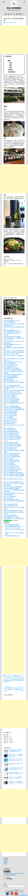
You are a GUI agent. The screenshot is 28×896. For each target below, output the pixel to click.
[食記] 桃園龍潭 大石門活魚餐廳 (11, 368)
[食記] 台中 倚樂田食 (8, 417)
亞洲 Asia (7, 675)
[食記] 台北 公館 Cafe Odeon (10, 447)
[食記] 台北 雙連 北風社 (9, 428)
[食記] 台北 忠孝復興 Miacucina (11, 434)
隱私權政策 (10, 891)
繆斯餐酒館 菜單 (20, 680)
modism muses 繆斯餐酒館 (12, 676)
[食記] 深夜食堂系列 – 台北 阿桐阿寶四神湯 (14, 518)
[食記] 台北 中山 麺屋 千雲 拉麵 (11, 398)
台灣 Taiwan (11, 675)
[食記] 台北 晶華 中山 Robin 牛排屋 (12, 392)
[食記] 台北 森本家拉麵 (9, 463)
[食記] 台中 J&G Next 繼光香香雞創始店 (13, 486)
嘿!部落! (5, 864)
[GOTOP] (21, 894)
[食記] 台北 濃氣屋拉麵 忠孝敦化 (11, 460)
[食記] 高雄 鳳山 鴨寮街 (9, 423)
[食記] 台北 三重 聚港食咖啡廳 (11, 401)
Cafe (6, 676)
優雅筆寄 (6, 860)
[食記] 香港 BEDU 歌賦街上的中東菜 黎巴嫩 (14, 352)
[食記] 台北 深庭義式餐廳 (9, 464)
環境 (10, 63)
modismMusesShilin (18, 677)
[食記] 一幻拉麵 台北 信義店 (10, 429)
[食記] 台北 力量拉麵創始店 (10, 496)
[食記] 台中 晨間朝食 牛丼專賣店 (11, 488)
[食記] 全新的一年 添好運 (9, 396)
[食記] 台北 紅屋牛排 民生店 (10, 414)
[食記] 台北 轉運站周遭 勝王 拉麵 (12, 453)
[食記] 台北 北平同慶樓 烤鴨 (10, 515)
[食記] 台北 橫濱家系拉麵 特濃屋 (11, 499)
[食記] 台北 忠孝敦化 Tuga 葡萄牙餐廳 (13, 437)
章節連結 (9, 56)
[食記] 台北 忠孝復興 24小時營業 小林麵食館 (14, 474)
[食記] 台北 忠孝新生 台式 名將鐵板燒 (12, 445)
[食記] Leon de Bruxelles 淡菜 (11, 354)
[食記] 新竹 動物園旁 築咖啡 (10, 412)
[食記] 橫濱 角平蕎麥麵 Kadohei (11, 330)
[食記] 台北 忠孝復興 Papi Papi (11, 380)
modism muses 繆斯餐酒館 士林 (13, 677)
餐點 (10, 67)
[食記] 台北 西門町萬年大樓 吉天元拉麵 (13, 510)
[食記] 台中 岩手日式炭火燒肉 (10, 418)
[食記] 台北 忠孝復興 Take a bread (12, 467)
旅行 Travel (17, 675)
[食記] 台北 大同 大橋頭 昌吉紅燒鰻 (12, 456)
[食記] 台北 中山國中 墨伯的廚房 (11, 455)
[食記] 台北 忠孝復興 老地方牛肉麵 (12, 461)
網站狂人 (6, 862)
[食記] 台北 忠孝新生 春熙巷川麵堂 (12, 436)
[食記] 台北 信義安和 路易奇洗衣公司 (12, 444)
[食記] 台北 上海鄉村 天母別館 (11, 365)
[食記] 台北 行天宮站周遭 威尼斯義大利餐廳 (14, 390)
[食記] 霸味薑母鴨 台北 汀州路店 (11, 516)
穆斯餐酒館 (6, 680)
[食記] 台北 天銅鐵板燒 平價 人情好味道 (13, 472)
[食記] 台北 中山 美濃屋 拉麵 (10, 395)
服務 (10, 65)
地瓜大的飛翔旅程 (14, 8)
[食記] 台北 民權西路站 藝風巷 (11, 431)
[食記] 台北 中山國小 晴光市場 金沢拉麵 (13, 393)
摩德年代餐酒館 (20, 679)
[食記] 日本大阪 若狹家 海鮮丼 (11, 504)
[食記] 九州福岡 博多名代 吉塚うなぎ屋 (13, 331)
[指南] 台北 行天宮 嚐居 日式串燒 (11, 399)
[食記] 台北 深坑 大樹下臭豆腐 (11, 411)
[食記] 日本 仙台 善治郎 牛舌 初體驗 (12, 336)
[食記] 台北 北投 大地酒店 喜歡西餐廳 (12, 369)
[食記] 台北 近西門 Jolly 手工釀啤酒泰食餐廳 (14, 409)
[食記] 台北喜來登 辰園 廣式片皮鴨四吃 (13, 374)
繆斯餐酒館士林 (7, 681)
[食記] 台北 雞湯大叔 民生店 (10, 448)
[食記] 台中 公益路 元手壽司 (10, 415)
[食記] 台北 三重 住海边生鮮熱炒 (11, 406)
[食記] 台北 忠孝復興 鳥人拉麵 (11, 471)
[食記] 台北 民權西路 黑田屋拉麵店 (12, 385)
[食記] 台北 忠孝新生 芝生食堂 (11, 442)
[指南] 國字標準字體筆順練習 (12, 524)
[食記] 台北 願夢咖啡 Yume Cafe (11, 505)
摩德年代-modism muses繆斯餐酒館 (14, 678)
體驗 (9, 60)
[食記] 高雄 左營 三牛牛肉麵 (10, 422)
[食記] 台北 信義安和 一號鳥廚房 (11, 433)
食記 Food (22, 675)
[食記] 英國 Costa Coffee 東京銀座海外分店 (14, 350)
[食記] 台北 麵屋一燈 (8, 498)
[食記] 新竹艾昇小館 (8, 379)
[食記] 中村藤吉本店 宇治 (9, 366)
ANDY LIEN (13, 22)
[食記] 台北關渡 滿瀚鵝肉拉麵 (10, 377)
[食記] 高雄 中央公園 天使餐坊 (11, 376)
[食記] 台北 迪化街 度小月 (10, 420)
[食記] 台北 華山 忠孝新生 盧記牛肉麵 (12, 469)
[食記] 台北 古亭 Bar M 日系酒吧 (11, 466)
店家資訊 (10, 69)
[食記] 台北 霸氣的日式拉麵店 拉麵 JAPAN (13, 482)
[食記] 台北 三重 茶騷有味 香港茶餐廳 (12, 407)
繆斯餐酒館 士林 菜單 (13, 680)
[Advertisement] (14, 40)
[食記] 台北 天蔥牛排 (8, 458)
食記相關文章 (11, 72)
